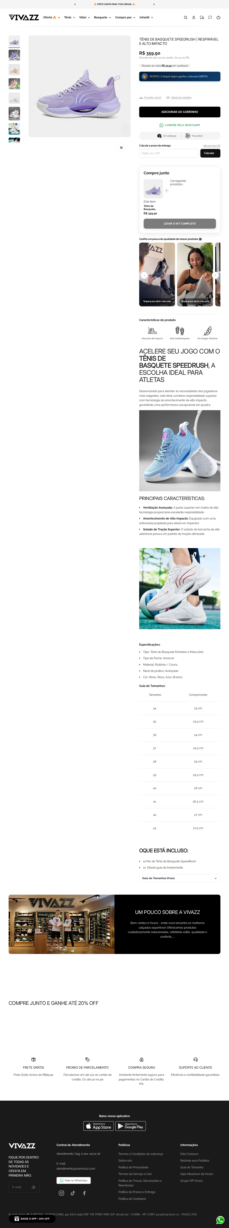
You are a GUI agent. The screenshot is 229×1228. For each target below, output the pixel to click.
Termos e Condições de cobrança (140, 1154)
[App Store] (99, 1130)
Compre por (123, 17)
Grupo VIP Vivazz (191, 1180)
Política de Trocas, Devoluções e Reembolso (140, 1183)
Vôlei (82, 17)
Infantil (144, 17)
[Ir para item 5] (14, 99)
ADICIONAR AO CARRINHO (179, 112)
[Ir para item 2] (14, 56)
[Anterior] (74, 4)
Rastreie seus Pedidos (194, 1160)
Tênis (67, 17)
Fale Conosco (189, 1154)
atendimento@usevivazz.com (76, 1168)
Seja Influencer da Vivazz (196, 1174)
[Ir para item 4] (14, 84)
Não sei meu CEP (211, 146)
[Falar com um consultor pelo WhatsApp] (220, 1220)
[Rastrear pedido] (202, 17)
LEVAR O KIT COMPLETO (180, 223)
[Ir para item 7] (14, 129)
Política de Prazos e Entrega (136, 1192)
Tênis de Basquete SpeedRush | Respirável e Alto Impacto (151, 208)
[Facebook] (84, 1193)
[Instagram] (61, 1193)
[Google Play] (130, 1130)
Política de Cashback (132, 1198)
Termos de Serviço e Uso (135, 1174)
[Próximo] (154, 4)
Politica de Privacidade (133, 1167)
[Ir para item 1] (14, 41)
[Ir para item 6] (14, 114)
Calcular (209, 153)
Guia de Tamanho (191, 1167)
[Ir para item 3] (14, 70)
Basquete (100, 17)
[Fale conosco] (210, 17)
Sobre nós (125, 1160)
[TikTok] (73, 1193)
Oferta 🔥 (49, 17)
